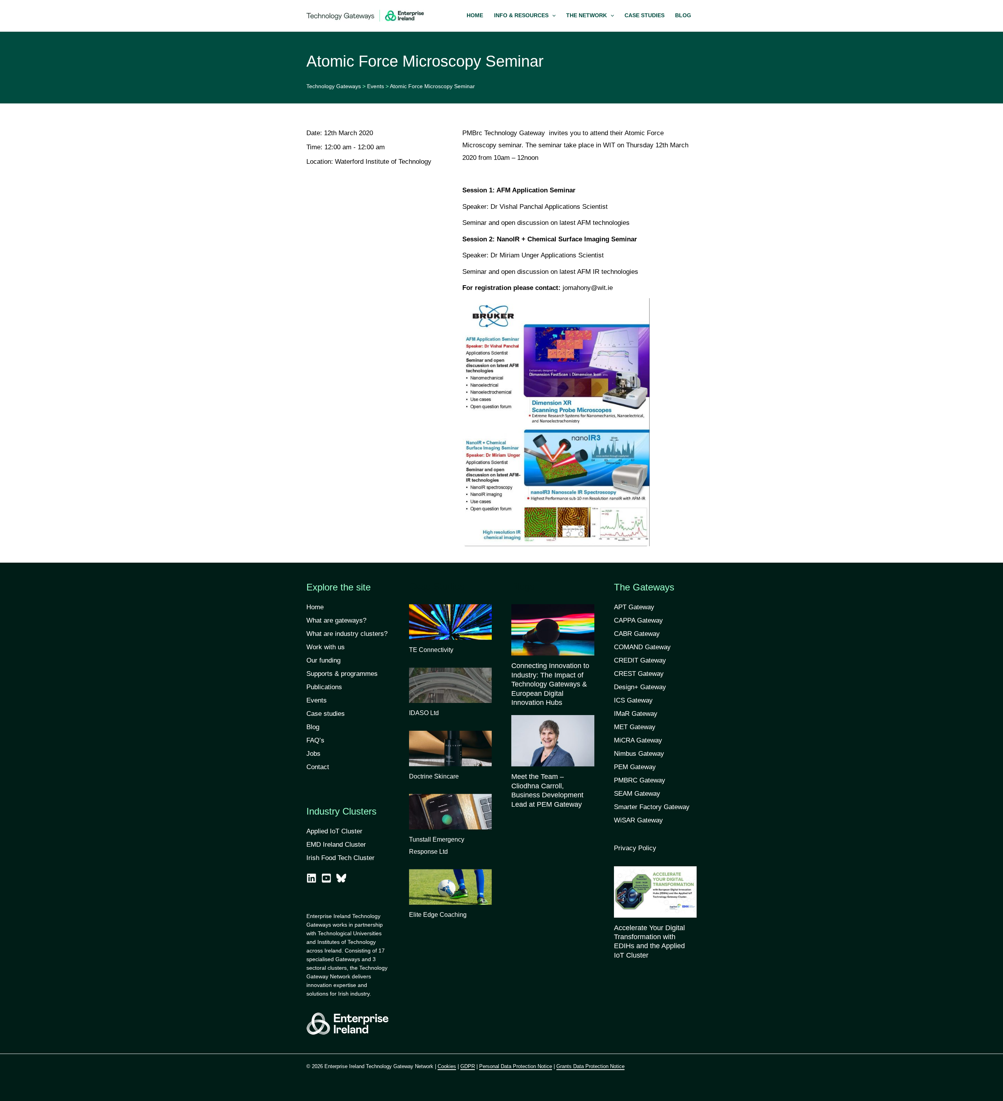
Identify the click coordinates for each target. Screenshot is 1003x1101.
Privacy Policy (635, 848)
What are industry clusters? (346, 633)
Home (315, 607)
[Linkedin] (311, 878)
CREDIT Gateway (640, 660)
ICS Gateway (633, 700)
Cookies (447, 1066)
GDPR (467, 1066)
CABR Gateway (637, 633)
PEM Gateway (635, 767)
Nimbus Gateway (639, 753)
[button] (525, 15)
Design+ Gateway (640, 687)
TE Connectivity (431, 649)
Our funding (323, 660)
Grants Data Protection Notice (590, 1066)
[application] (552, 15)
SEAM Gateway (637, 793)
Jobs (313, 753)
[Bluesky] (341, 878)
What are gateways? (336, 620)
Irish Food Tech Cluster (340, 858)
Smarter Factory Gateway (652, 807)
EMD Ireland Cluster (336, 844)
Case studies (325, 713)
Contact (317, 767)
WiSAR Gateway (638, 820)
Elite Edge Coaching (438, 914)
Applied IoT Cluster (335, 831)
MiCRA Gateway (638, 740)
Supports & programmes (342, 673)
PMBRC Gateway (639, 780)
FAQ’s (315, 740)
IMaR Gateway (635, 713)
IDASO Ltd (424, 713)
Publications (324, 687)
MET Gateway (634, 727)
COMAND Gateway (642, 647)
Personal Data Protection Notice (515, 1066)
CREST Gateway (639, 673)
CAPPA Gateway (638, 620)
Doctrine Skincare (434, 776)
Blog (312, 727)
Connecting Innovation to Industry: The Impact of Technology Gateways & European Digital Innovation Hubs (550, 684)
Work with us (325, 647)
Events (316, 700)
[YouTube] (326, 878)
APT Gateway (634, 607)
